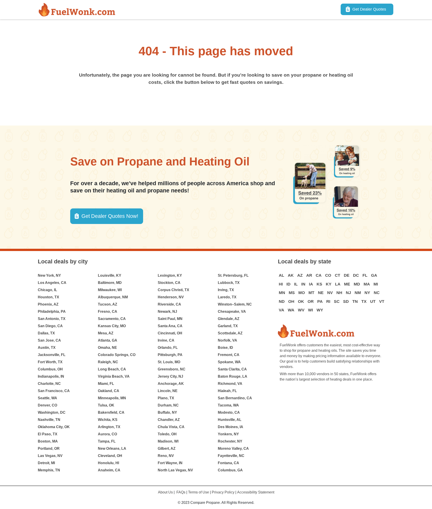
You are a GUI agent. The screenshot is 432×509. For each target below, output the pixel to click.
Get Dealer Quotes (369, 9)
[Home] (79, 9)
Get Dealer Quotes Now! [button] (109, 216)
